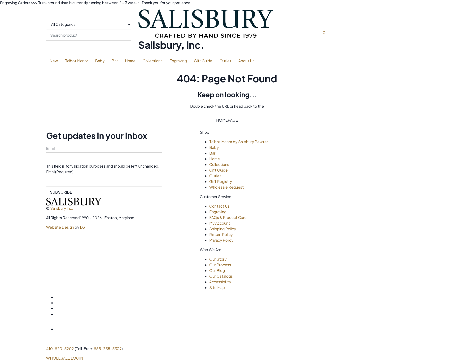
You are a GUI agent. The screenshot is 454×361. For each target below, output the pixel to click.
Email (50, 148)
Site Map (217, 287)
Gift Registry (220, 181)
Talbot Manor (76, 60)
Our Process (220, 264)
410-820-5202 (60, 348)
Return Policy (221, 234)
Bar (115, 60)
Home (130, 60)
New (54, 60)
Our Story (218, 259)
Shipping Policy (222, 228)
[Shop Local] (68, 328)
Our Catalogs (221, 276)
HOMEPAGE (227, 120)
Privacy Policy (221, 240)
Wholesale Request (226, 187)
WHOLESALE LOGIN (64, 358)
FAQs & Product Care (228, 217)
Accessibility (220, 281)
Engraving (178, 60)
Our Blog (217, 270)
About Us (246, 60)
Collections (152, 60)
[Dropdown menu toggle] (65, 68)
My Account (219, 223)
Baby (100, 60)
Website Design (60, 227)
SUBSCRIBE (61, 192)
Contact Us (219, 206)
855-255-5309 (108, 348)
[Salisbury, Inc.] (205, 22)
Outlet (225, 60)
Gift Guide (203, 60)
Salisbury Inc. (61, 208)
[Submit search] (50, 44)
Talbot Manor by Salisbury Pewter (238, 141)
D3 (82, 227)
